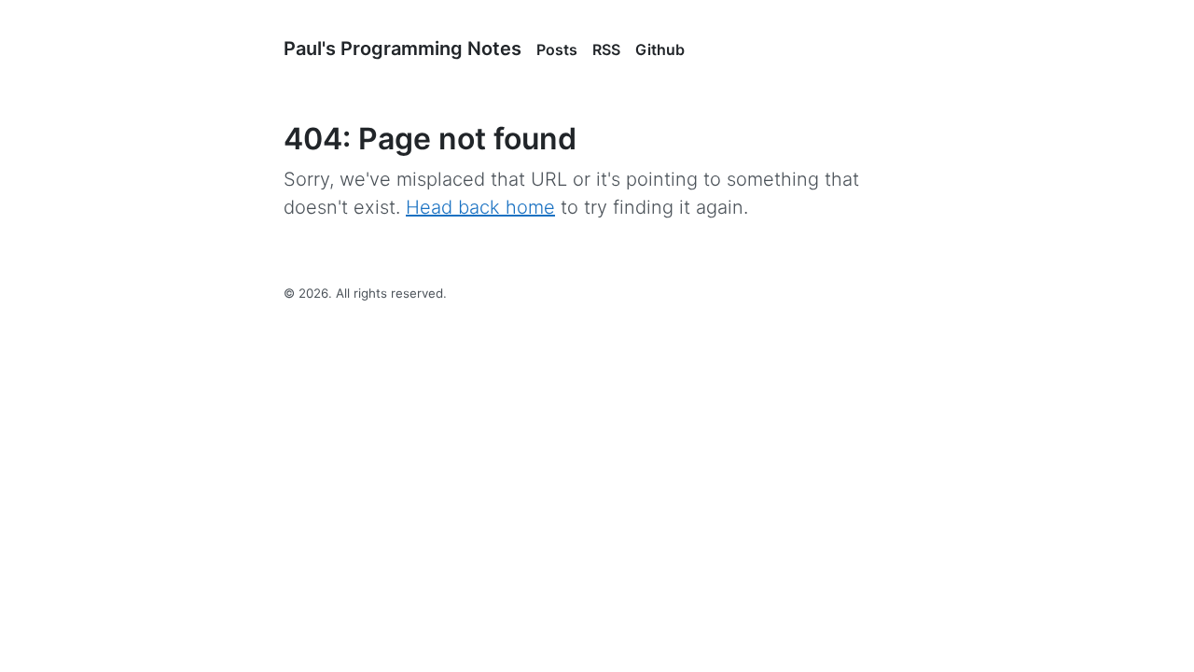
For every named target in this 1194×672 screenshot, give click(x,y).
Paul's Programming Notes (402, 48)
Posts (556, 49)
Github (660, 49)
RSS (606, 49)
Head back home (480, 207)
